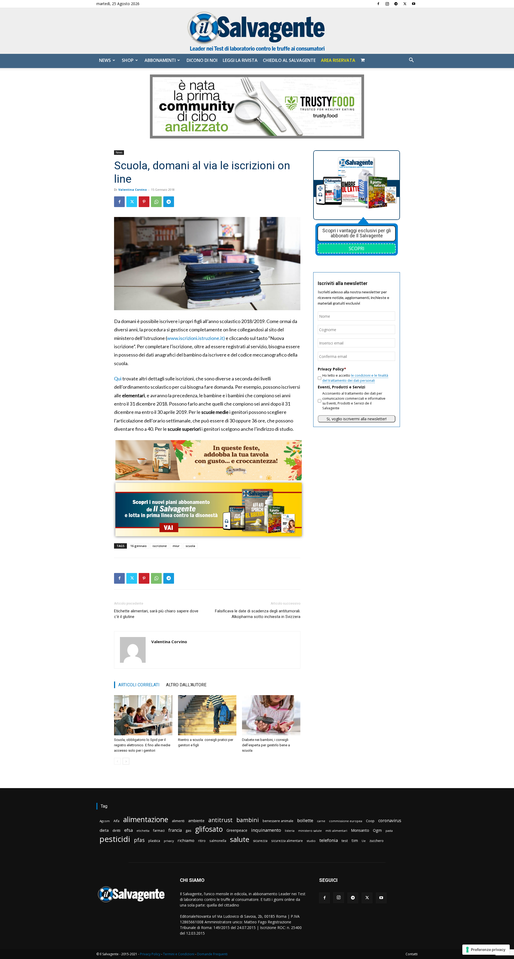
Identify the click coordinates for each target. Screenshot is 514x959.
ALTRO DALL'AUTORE (186, 684)
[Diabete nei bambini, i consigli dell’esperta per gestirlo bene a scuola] (271, 715)
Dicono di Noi (202, 60)
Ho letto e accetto (355, 378)
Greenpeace (236, 830)
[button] (411, 60)
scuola (190, 546)
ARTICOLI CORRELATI (139, 684)
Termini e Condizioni (178, 954)
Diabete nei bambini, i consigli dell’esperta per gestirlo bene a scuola (266, 745)
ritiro (202, 840)
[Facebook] (378, 4)
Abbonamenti (160, 60)
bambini (247, 820)
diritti (116, 830)
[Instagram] (387, 4)
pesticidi (115, 839)
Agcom (105, 821)
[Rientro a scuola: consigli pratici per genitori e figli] (207, 715)
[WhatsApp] (156, 201)
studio (311, 841)
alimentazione (145, 819)
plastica (154, 840)
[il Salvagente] (257, 31)
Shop (128, 60)
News (105, 60)
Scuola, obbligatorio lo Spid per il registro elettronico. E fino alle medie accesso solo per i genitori (142, 745)
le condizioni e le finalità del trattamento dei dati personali (355, 378)
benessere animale (278, 821)
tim (355, 840)
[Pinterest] (144, 201)
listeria (289, 831)
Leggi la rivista (240, 60)
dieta (104, 830)
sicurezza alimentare (287, 840)
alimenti (178, 821)
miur (176, 546)
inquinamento (266, 830)
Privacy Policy (150, 954)
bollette (305, 820)
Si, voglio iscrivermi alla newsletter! (357, 418)
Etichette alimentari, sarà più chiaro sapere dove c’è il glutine (156, 614)
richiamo (185, 840)
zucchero (376, 840)
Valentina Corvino (132, 190)
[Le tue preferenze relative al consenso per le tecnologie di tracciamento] (486, 950)
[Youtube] (414, 4)
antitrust (220, 820)
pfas (139, 840)
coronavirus (389, 820)
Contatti (412, 954)
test (345, 840)
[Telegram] (396, 4)
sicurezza (260, 840)
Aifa (116, 821)
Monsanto (360, 830)
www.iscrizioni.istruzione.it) (196, 338)
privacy (169, 841)
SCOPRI (356, 248)
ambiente (196, 820)
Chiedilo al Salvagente (289, 60)
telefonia (328, 840)
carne (321, 821)
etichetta (143, 831)
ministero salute (310, 831)
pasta (389, 831)
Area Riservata (338, 60)
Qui (118, 378)
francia (175, 830)
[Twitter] (405, 4)
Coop (370, 820)
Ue (364, 841)
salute (239, 839)
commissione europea (345, 821)
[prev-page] (117, 761)
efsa (128, 830)
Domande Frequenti (212, 954)
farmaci (159, 830)
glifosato (209, 829)
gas (188, 830)
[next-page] (126, 761)
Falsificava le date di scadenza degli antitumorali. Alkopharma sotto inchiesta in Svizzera (257, 614)
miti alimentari (336, 831)
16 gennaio (138, 546)
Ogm (377, 830)
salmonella (217, 840)
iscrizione (160, 546)
